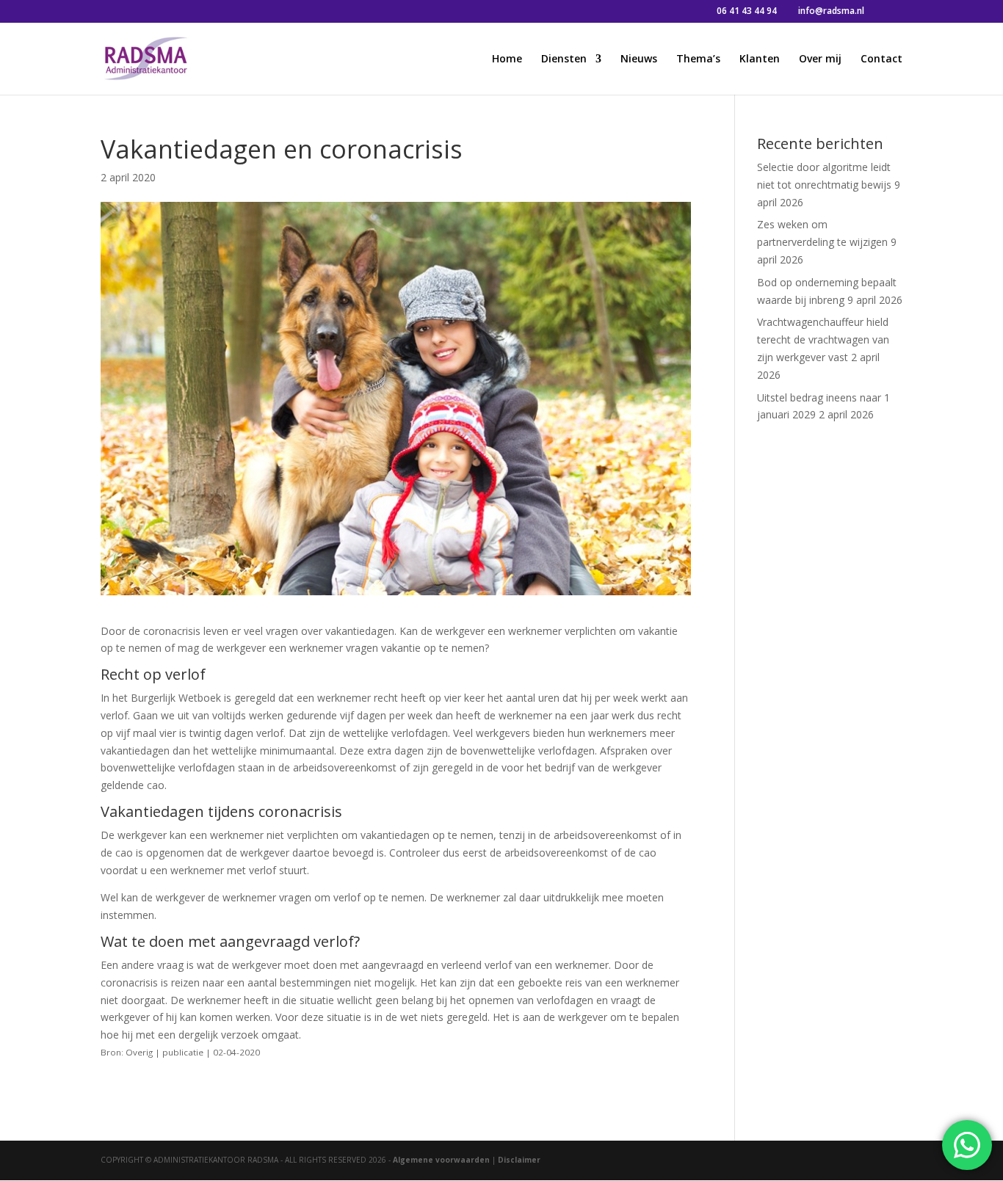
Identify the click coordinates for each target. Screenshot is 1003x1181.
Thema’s (698, 59)
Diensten (564, 59)
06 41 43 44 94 (747, 10)
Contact (881, 59)
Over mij (820, 59)
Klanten (759, 59)
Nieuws (638, 59)
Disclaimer (519, 1160)
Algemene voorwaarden (441, 1160)
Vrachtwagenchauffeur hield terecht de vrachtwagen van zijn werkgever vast (823, 339)
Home (507, 59)
